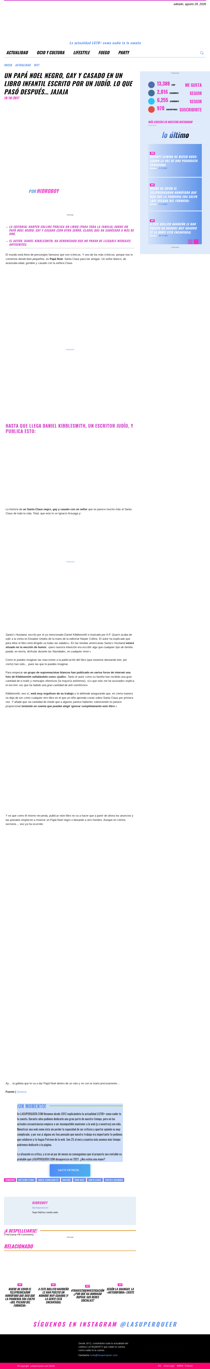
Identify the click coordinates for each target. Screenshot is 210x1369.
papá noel (79, 1180)
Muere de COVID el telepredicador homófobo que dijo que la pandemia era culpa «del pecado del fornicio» (20, 1297)
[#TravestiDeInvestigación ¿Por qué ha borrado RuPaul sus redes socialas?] (87, 1271)
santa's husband (114, 1180)
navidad (67, 1180)
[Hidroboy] (16, 191)
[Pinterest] (82, 205)
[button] (201, 52)
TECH (152, 153)
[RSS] (166, 1345)
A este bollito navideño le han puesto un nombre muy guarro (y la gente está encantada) (53, 1295)
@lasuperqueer (148, 1324)
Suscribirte (190, 110)
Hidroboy (48, 190)
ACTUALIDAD (23, 65)
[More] (97, 205)
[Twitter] (187, 52)
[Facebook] (174, 52)
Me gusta (193, 85)
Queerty (22, 1091)
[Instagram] (181, 52)
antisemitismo (26, 1180)
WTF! (36, 65)
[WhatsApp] (89, 205)
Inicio (8, 65)
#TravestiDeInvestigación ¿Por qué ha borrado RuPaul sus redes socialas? (87, 1295)
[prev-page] (190, 241)
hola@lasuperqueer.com (104, 1355)
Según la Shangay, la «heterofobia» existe (120, 1290)
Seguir (196, 93)
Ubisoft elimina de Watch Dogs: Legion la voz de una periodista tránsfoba (174, 161)
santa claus (94, 1180)
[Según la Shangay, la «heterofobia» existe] (120, 1270)
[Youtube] (194, 52)
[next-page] (196, 241)
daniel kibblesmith (48, 1180)
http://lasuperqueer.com (40, 1207)
